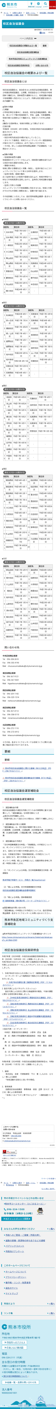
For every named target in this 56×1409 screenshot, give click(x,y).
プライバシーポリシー (15, 1277)
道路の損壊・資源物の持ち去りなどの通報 (25, 1240)
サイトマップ (11, 1293)
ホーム (6, 13)
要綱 (44, 46)
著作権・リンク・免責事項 (17, 1282)
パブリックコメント (14, 1246)
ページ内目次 (26, 38)
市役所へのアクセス (16, 1342)
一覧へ (52, 1229)
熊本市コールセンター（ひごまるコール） (25, 1204)
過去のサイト (11, 1288)
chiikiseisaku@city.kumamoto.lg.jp (17, 1141)
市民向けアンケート (14, 1251)
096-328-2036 (16, 1136)
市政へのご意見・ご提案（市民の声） (23, 1235)
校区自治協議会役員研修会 (19, 65)
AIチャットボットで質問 (17, 1219)
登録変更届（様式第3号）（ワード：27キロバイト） (26, 901)
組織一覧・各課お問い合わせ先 (21, 1382)
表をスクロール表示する (15, 223)
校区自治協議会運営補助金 (28, 52)
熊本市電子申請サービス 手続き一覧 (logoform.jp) (24, 880)
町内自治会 (10, 1185)
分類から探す (17, 13)
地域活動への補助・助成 (14, 15)
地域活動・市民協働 (47, 13)
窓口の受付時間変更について (15, 1376)
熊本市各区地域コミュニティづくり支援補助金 (28, 59)
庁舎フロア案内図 (15, 1347)
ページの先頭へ (49, 1179)
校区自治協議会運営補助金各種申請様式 (19, 890)
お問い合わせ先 (41, 65)
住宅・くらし (30, 13)
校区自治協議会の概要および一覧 (23, 46)
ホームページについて (15, 1272)
